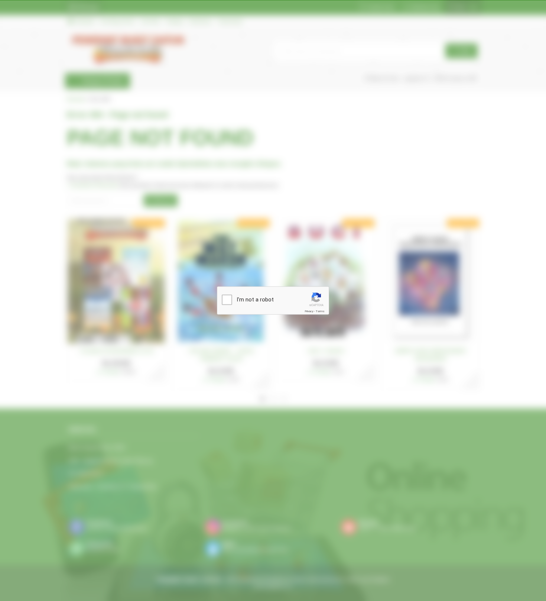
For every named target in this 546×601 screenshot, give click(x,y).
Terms (320, 311)
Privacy (309, 311)
